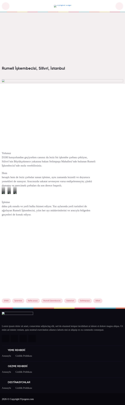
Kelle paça (33, 301)
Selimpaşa (85, 301)
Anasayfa (6, 356)
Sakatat (70, 301)
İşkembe (18, 301)
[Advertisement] (62, 41)
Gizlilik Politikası (23, 356)
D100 (6, 301)
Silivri (98, 301)
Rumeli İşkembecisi (52, 301)
